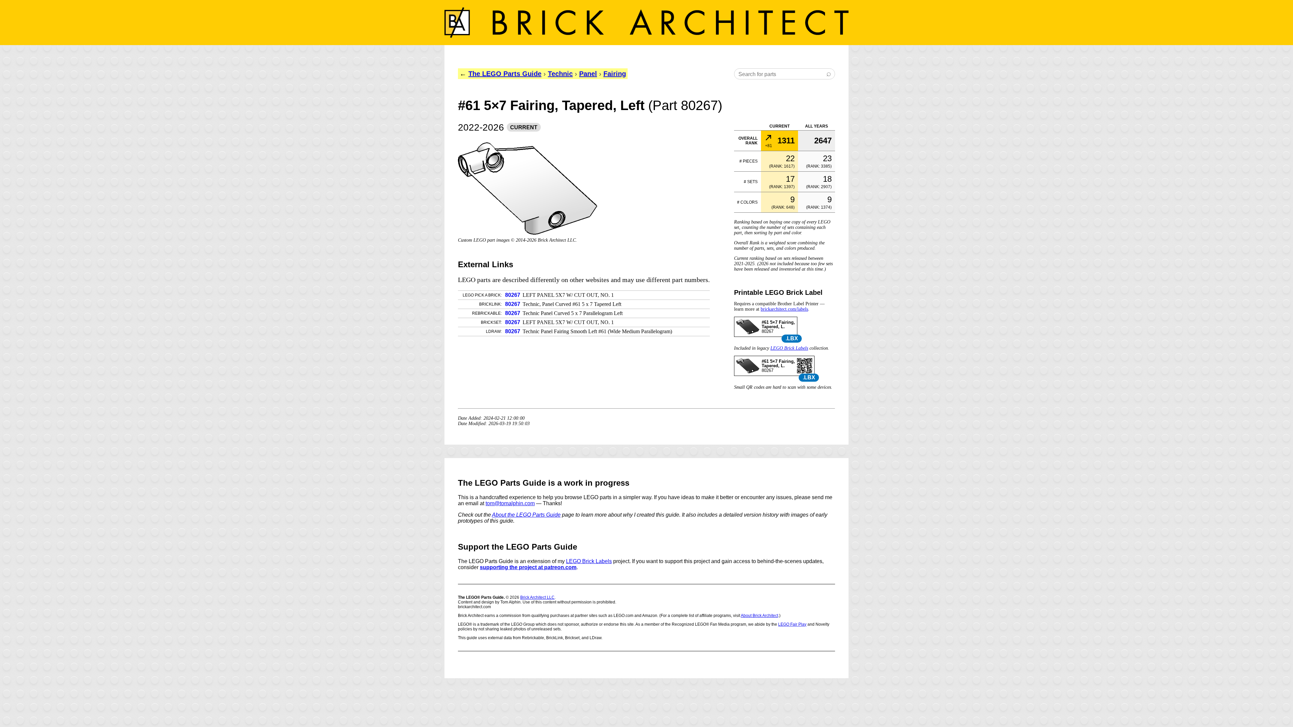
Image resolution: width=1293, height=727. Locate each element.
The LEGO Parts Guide (504, 73)
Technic (560, 73)
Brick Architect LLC (537, 597)
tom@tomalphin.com (510, 503)
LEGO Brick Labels (789, 348)
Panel (588, 73)
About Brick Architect (759, 615)
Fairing (614, 73)
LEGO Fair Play (792, 624)
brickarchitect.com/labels (784, 309)
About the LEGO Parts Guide (526, 515)
